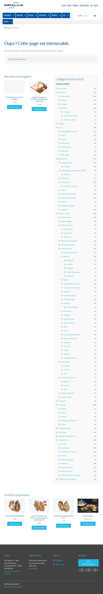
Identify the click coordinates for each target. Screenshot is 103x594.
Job (91, 5)
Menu (66, 327)
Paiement (59, 560)
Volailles (64, 108)
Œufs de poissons (67, 460)
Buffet (66, 280)
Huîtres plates (69, 323)
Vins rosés (64, 151)
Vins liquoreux (66, 147)
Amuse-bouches (66, 163)
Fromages (54, 15)
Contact (96, 5)
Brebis (63, 409)
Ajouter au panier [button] (14, 107)
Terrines (67, 346)
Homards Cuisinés (65, 428)
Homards (67, 315)
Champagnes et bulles (69, 131)
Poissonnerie (7, 15)
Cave (64, 15)
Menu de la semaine (68, 245)
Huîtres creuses (69, 319)
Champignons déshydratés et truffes (73, 170)
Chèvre (63, 413)
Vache (63, 424)
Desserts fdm (68, 229)
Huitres (63, 456)
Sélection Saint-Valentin (67, 479)
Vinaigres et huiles (67, 206)
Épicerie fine (42, 15)
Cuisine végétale (67, 221)
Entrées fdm (68, 233)
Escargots (70, 268)
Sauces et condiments (68, 198)
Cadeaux (6, 21)
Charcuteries (65, 96)
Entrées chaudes (69, 295)
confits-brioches (72, 307)
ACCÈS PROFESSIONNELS (88, 562)
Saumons (67, 342)
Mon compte (60, 564)
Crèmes (64, 417)
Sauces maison (66, 397)
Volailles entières (70, 120)
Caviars (63, 444)
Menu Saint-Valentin (68, 378)
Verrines (67, 354)
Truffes (63, 202)
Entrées (66, 370)
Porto (63, 135)
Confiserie (64, 178)
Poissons (64, 463)
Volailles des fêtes (70, 358)
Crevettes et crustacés (69, 452)
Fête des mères (66, 225)
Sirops (63, 139)
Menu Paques (65, 362)
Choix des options (88, 524)
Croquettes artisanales (72, 288)
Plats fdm (67, 237)
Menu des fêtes (66, 249)
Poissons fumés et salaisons (71, 475)
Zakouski (64, 210)
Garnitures (67, 311)
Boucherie (20, 15)
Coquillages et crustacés (72, 284)
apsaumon (70, 260)
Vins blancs (65, 143)
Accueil (63, 5)
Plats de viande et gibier (72, 335)
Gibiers (63, 100)
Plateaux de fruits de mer (67, 436)
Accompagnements (70, 253)
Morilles (67, 174)
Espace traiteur (84, 5)
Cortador (67, 167)
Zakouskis (70, 276)
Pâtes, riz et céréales (68, 194)
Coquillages (65, 448)
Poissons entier (66, 471)
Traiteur (30, 15)
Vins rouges (65, 155)
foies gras (62, 401)
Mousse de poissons (73, 272)
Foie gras (67, 112)
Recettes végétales (68, 393)
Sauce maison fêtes (70, 338)
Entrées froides (69, 299)
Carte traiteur (66, 217)
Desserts (67, 292)
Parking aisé (33, 568)
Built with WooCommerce (13, 587)
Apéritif (66, 256)
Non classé (62, 432)
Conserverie (65, 182)
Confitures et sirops (71, 186)
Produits (75, 5)
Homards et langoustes (69, 241)
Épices (63, 190)
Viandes (64, 104)
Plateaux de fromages (68, 420)
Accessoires (63, 88)
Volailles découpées (70, 116)
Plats (66, 331)
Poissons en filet (67, 467)
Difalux (69, 5)
